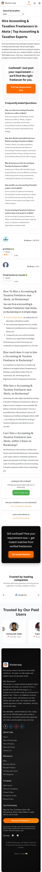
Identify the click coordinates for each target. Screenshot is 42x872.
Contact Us (7, 750)
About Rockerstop (10, 740)
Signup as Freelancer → (21, 820)
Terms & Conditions (10, 789)
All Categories (8, 774)
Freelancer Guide (9, 796)
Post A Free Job (21, 492)
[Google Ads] (21, 595)
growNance (7, 249)
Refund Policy (8, 799)
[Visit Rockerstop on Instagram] (16, 726)
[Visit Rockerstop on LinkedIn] (11, 726)
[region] (21, 595)
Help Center (7, 785)
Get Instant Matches (21, 554)
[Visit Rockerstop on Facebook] (5, 726)
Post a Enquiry (8, 744)
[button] (38, 3)
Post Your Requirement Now (21, 88)
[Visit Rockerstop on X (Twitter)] (22, 726)
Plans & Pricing (9, 747)
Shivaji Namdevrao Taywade (14, 275)
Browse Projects (9, 767)
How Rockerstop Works (21, 518)
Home (5, 737)
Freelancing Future (10, 771)
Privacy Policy (8, 792)
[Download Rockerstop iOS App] (18, 836)
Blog (5, 761)
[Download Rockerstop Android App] (13, 836)
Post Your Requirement (14, 317)
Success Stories (9, 764)
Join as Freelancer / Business (21, 506)
